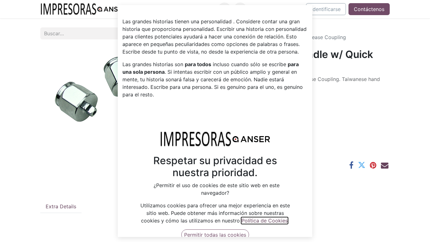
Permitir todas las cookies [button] (215, 235)
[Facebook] (351, 165)
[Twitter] (361, 165)
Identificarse (326, 9)
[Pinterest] (373, 165)
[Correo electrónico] (384, 165)
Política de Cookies (264, 220)
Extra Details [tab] (61, 206)
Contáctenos (369, 9)
